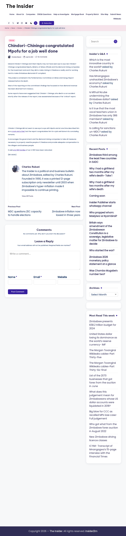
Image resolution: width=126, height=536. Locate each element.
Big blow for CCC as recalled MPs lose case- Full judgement (103, 415)
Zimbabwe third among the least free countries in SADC (103, 158)
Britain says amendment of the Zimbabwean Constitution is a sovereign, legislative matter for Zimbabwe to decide (103, 233)
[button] (46, 23)
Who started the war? (101, 250)
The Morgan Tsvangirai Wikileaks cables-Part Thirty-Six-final (102, 366)
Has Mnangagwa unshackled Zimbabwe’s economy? (103, 79)
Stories (12, 40)
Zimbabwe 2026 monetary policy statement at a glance (102, 260)
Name (12, 277)
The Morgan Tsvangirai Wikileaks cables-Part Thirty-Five (102, 354)
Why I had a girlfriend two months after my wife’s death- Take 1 (101, 172)
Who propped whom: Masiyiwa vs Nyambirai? (103, 214)
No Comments (42, 57)
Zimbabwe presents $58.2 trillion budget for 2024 (102, 325)
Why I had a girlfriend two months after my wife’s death (101, 186)
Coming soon (97, 195)
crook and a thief (18, 131)
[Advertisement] (23, 112)
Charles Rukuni (31, 166)
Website (62, 277)
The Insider (20, 6)
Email (38, 277)
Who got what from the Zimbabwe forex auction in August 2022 (103, 428)
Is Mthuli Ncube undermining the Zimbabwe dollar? (99, 96)
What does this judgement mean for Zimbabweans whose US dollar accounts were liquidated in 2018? (103, 398)
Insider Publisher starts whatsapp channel (102, 204)
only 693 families (19, 150)
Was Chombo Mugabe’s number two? (103, 272)
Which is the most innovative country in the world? (101, 63)
